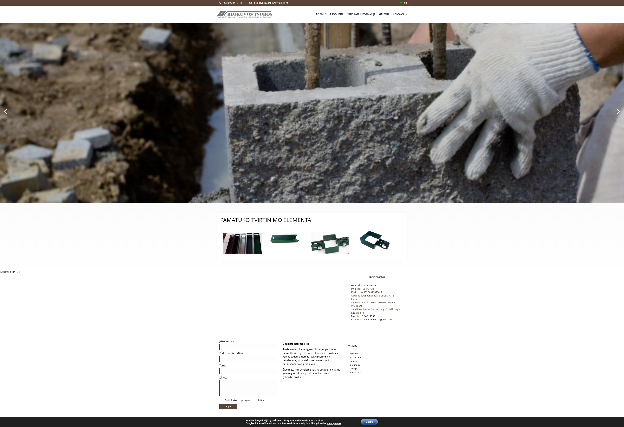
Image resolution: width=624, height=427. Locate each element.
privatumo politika (252, 400)
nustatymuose (334, 423)
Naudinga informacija (355, 363)
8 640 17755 (368, 316)
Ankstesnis (6, 111)
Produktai (354, 357)
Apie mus (354, 353)
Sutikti (369, 421)
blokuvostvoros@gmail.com (271, 3)
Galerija (353, 368)
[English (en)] (405, 2)
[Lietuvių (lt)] (401, 2)
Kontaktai (354, 372)
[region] (312, 111)
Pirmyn (618, 111)
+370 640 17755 (233, 3)
